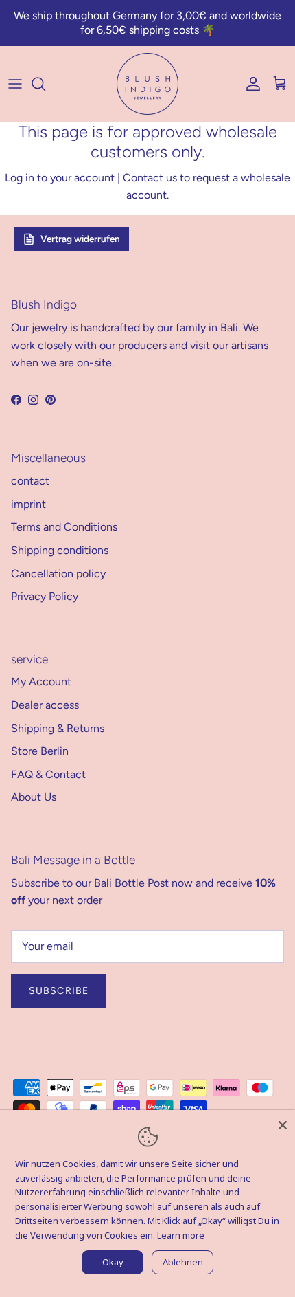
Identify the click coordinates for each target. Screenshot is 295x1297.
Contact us (150, 177)
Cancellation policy (58, 573)
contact (30, 480)
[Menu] (15, 84)
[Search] (45, 84)
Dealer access (45, 704)
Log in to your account (60, 177)
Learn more (180, 1235)
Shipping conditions (59, 550)
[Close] (283, 1122)
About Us (33, 796)
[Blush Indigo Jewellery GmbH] (147, 84)
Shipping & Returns (57, 728)
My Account (41, 681)
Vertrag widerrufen (80, 238)
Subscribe (58, 991)
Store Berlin (40, 750)
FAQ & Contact (48, 774)
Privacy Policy (44, 596)
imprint (28, 504)
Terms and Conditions (64, 526)
